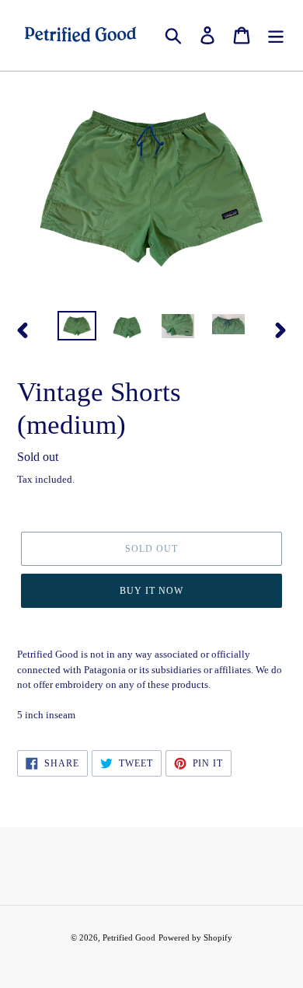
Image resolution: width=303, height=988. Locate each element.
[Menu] (276, 35)
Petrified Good (129, 937)
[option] (77, 328)
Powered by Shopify (195, 937)
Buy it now (151, 590)
